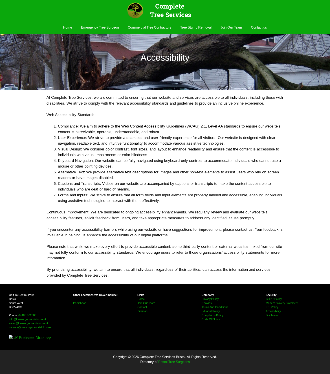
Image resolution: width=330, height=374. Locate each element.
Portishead (79, 303)
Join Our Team (231, 27)
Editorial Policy (211, 311)
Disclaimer (272, 315)
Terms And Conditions (215, 307)
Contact (142, 307)
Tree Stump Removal (195, 27)
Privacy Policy (210, 299)
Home (67, 27)
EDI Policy (272, 307)
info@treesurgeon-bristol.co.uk (27, 319)
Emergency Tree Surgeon (100, 27)
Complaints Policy (213, 315)
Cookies (207, 303)
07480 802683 (27, 315)
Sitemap (142, 311)
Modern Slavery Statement (282, 303)
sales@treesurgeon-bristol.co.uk (28, 323)
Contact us (259, 27)
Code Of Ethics (211, 319)
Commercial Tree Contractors (149, 27)
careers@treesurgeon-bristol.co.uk (30, 327)
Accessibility (273, 311)
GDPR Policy (274, 299)
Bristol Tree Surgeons (174, 362)
